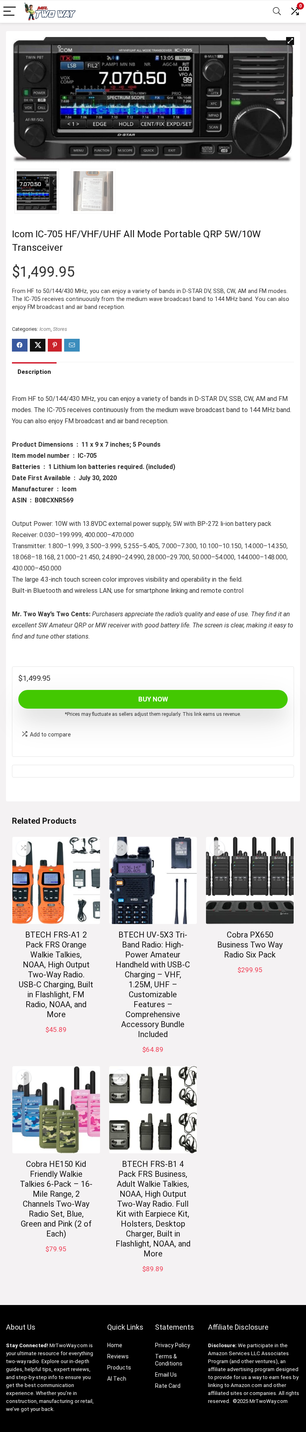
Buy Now (153, 699)
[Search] (276, 11)
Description (34, 371)
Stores (60, 329)
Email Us (166, 1374)
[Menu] (9, 11)
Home (114, 1345)
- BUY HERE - (250, 978)
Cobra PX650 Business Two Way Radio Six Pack (249, 944)
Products (119, 1367)
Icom (45, 329)
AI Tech (116, 1378)
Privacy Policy (172, 1345)
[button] (290, 41)
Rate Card (167, 1386)
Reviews (118, 1356)
